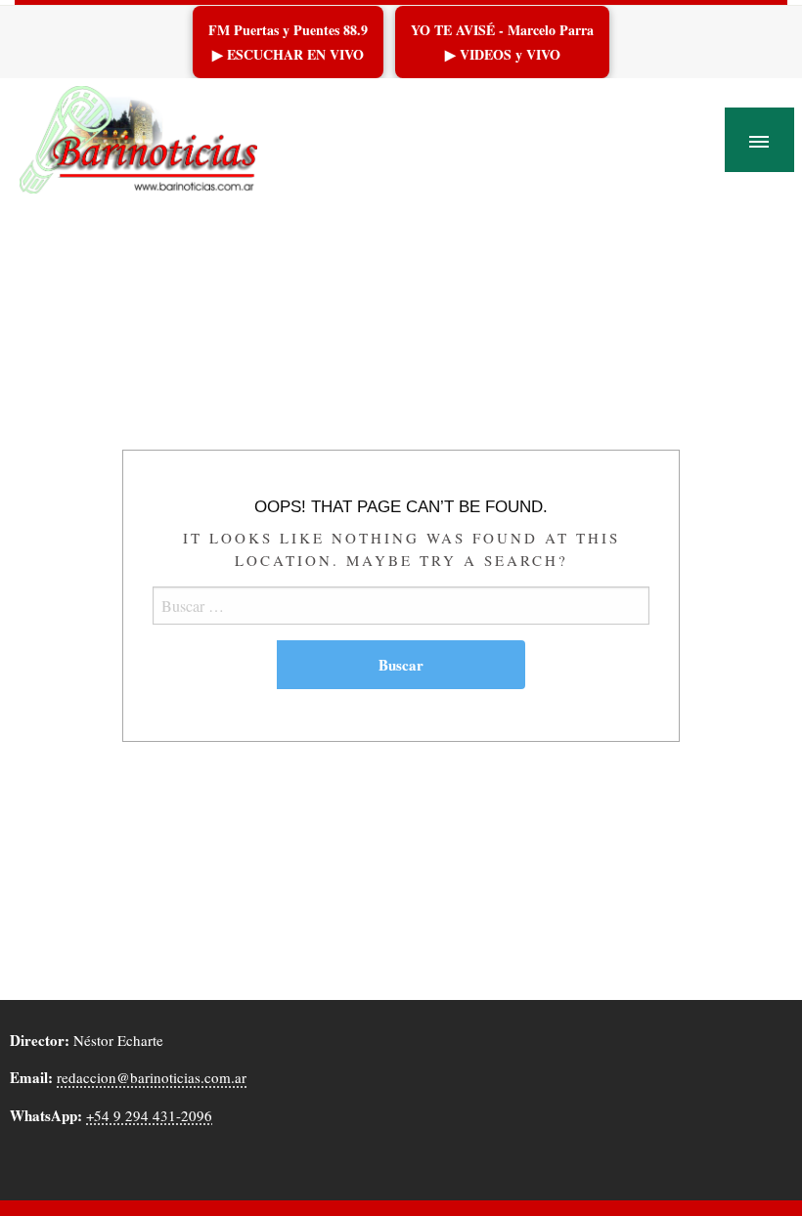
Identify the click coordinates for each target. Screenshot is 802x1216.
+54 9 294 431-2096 (149, 1115)
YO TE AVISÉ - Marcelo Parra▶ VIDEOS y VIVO (502, 42)
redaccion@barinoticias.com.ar (151, 1077)
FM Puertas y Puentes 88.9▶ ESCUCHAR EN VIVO (288, 42)
